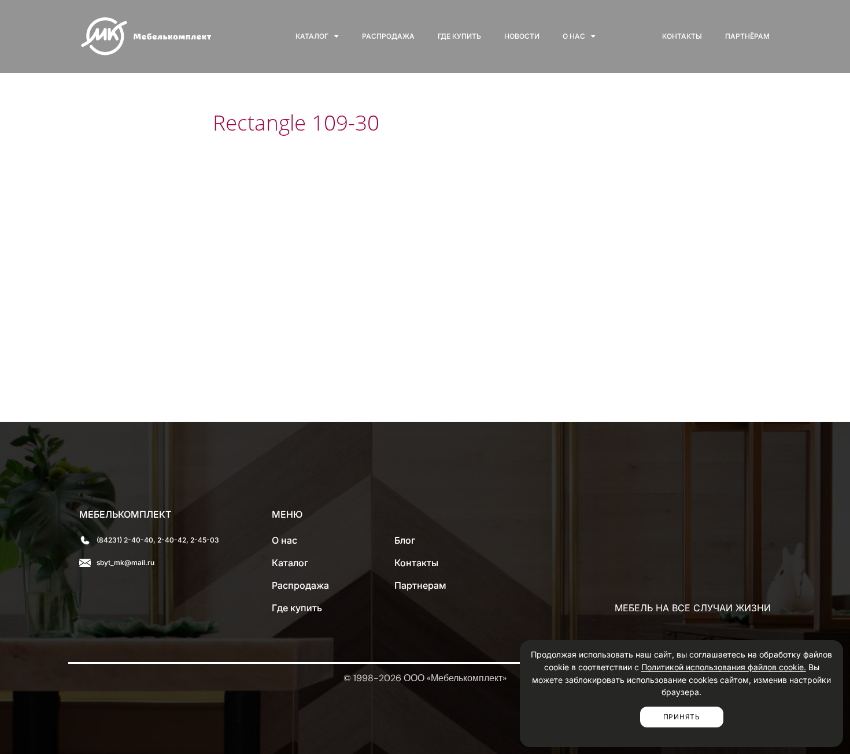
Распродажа (388, 36)
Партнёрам (747, 36)
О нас (574, 36)
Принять (681, 716)
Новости (521, 36)
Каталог (311, 36)
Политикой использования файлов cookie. (723, 667)
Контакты (682, 36)
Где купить (459, 36)
